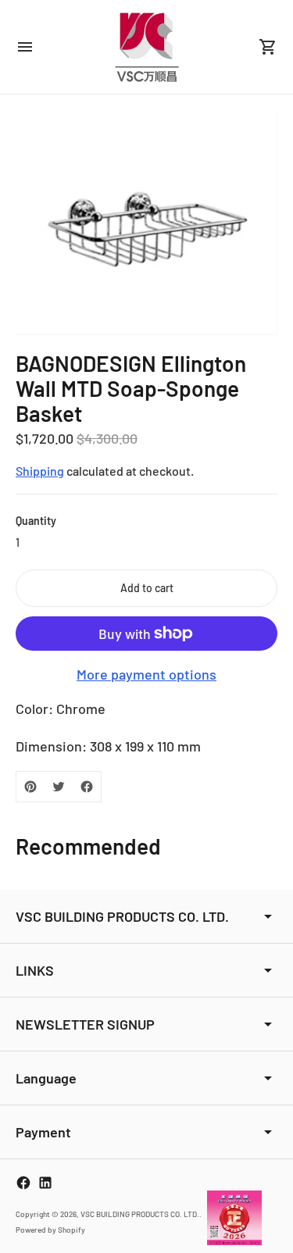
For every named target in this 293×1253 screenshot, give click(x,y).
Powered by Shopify (50, 1229)
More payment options (146, 674)
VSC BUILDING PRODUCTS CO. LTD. (139, 1214)
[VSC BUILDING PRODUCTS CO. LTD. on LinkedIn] (45, 1183)
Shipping (40, 470)
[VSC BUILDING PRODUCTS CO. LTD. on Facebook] (23, 1183)
